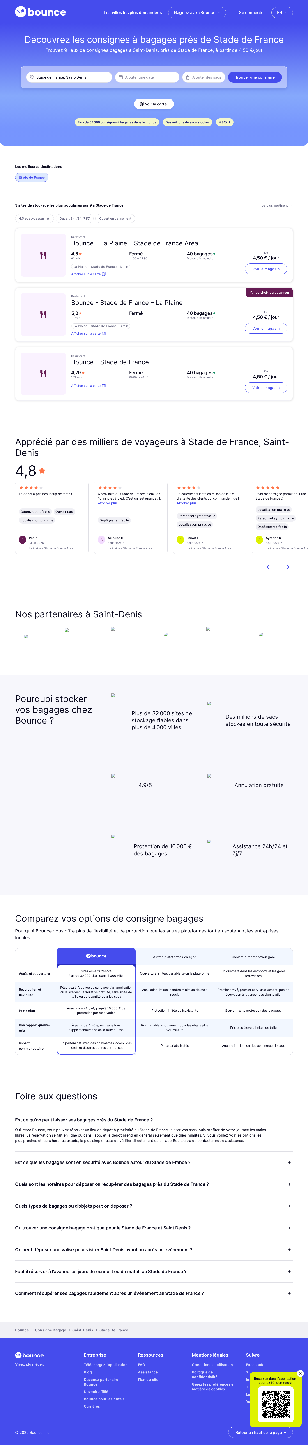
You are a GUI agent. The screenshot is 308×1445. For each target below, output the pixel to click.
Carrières (92, 1406)
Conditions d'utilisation (212, 1364)
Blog (88, 1372)
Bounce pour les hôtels (104, 1399)
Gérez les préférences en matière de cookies (214, 1386)
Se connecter (252, 12)
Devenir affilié (96, 1391)
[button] (255, 77)
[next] (287, 567)
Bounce (22, 1330)
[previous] (269, 567)
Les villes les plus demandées (133, 12)
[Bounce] (40, 11)
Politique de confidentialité (204, 1374)
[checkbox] (31, 177)
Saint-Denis (82, 1330)
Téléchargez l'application (106, 1364)
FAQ (141, 1364)
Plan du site (148, 1379)
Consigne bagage (50, 1330)
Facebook (254, 1364)
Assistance (148, 1372)
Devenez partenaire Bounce (101, 1381)
